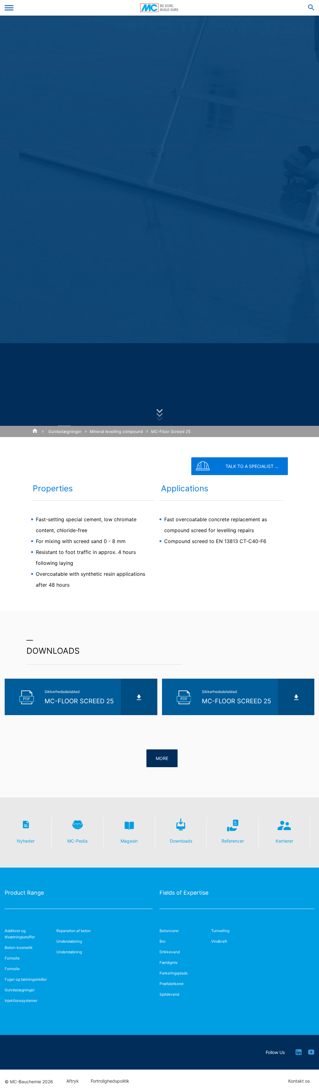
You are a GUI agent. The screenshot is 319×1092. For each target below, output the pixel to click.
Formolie (12, 958)
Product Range (24, 892)
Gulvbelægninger (65, 431)
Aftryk (72, 1081)
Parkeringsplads (174, 973)
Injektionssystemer (21, 1000)
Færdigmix (169, 962)
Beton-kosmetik (19, 947)
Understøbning (69, 941)
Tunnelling (220, 930)
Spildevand (169, 994)
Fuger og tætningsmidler (26, 979)
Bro (162, 941)
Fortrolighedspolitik (110, 1081)
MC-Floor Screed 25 (171, 431)
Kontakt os (299, 1081)
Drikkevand (170, 952)
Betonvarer (169, 930)
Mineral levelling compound (116, 431)
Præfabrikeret (171, 983)
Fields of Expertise (184, 892)
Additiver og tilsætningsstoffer (20, 933)
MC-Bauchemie (159, 7)
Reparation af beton (73, 930)
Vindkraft (219, 941)
